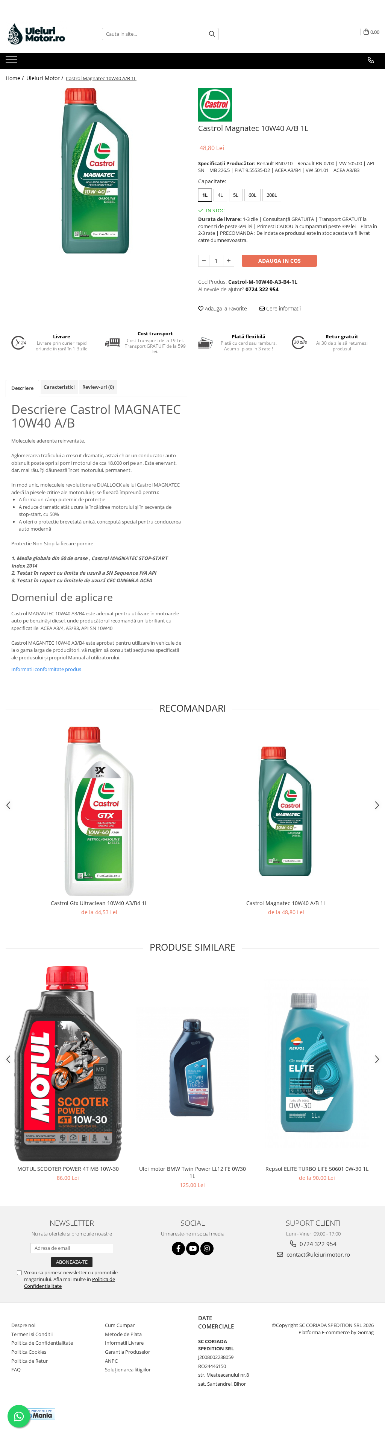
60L (252, 195)
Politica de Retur (29, 1360)
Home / (15, 78)
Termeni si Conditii (32, 1334)
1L (205, 195)
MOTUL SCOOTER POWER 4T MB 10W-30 (68, 1168)
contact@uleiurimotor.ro (317, 1254)
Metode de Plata (123, 1334)
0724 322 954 (317, 1244)
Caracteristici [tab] (59, 386)
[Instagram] (207, 1248)
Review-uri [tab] (98, 386)
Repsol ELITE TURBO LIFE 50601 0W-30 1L (316, 1168)
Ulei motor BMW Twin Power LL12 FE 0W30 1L (192, 1172)
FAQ (16, 1369)
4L (220, 195)
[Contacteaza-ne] (370, 60)
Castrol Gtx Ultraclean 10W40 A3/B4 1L (99, 903)
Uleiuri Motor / (45, 78)
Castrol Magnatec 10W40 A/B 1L (286, 903)
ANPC (111, 1360)
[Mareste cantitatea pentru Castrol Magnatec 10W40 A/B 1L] (228, 261)
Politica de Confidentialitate (42, 1342)
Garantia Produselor (127, 1351)
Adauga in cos (279, 260)
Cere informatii (283, 308)
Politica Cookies (28, 1351)
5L (235, 195)
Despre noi (23, 1325)
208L (272, 195)
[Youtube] (192, 1248)
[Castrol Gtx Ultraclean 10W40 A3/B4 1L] (99, 811)
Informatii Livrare (124, 1342)
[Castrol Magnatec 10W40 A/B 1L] (96, 171)
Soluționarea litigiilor (128, 1369)
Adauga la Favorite (225, 308)
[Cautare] (212, 34)
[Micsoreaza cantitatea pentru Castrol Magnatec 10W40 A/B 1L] (203, 261)
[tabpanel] (96, 171)
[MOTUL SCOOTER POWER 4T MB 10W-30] (68, 1063)
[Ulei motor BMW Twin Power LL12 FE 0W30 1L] (192, 1063)
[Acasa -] (43, 34)
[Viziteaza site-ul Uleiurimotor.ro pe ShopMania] (34, 1414)
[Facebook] (178, 1248)
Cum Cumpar (120, 1325)
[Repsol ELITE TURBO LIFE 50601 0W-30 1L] (317, 1063)
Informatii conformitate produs (46, 669)
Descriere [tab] (22, 388)
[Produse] (12, 62)
